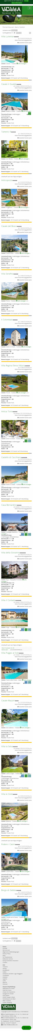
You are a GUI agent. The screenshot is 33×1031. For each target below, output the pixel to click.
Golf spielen (6, 995)
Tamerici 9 (6, 131)
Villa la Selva (7, 746)
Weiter (18, 33)
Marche (5, 982)
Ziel (4, 965)
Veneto (5, 968)
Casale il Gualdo (9, 84)
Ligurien (5, 979)
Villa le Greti (7, 794)
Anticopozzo (7, 180)
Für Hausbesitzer (7, 957)
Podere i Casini (8, 844)
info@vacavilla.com (12, 1025)
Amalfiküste (6, 970)
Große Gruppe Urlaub (9, 997)
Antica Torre (7, 411)
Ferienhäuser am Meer (9, 999)
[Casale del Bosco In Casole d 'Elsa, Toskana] (14, 243)
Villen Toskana (7, 1000)
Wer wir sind (6, 950)
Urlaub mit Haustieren (9, 992)
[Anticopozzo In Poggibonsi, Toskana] (14, 197)
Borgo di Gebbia (9, 890)
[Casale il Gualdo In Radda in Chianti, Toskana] (14, 101)
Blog (4, 955)
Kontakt (5, 948)
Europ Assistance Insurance (10, 960)
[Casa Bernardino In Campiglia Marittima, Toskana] (14, 522)
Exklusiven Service (8, 959)
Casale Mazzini (8, 700)
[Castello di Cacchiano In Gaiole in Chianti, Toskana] (14, 474)
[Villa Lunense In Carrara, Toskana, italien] (14, 54)
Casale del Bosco (9, 226)
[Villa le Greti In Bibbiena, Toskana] (14, 811)
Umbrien (5, 977)
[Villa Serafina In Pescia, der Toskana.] (14, 291)
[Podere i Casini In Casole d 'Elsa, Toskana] (14, 861)
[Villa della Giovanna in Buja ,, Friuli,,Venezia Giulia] (14, 570)
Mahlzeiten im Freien (9, 988)
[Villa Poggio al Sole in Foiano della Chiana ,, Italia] (14, 670)
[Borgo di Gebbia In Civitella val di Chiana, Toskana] (14, 907)
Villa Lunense (7, 36)
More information (17, 3)
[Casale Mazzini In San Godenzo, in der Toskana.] (14, 718)
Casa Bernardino (9, 505)
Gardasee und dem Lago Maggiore (13, 973)
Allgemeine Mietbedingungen (11, 952)
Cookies (5, 962)
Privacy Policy (6, 953)
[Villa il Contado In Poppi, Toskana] (14, 617)
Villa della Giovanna (10, 552)
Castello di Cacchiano (11, 457)
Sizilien (4, 972)
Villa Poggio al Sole (10, 653)
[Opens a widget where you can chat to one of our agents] (26, 1028)
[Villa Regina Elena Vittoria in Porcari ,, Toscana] (14, 383)
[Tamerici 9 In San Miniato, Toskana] (14, 149)
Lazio (4, 980)
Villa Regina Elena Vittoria (13, 365)
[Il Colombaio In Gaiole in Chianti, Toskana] (14, 337)
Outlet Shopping (7, 1002)
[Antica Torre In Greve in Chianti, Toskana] (14, 428)
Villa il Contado (8, 600)
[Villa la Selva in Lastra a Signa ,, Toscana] (14, 763)
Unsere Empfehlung (9, 987)
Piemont (5, 984)
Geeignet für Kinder (8, 994)
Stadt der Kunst (7, 990)
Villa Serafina (7, 273)
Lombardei (6, 975)
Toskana (5, 967)
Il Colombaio (7, 319)
